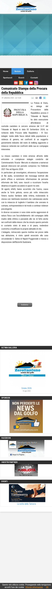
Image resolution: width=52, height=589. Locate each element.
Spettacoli (7, 78)
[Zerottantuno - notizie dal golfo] (26, 12)
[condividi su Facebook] (40, 98)
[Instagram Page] (36, 84)
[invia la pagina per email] (32, 98)
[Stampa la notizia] (36, 98)
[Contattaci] (16, 84)
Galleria (30, 71)
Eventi (21, 78)
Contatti (34, 78)
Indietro (24, 305)
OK (47, 587)
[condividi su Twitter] (45, 98)
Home (5, 71)
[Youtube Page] (31, 84)
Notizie (18, 71)
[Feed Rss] (21, 84)
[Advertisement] (26, 41)
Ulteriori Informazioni (34, 587)
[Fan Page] (26, 84)
